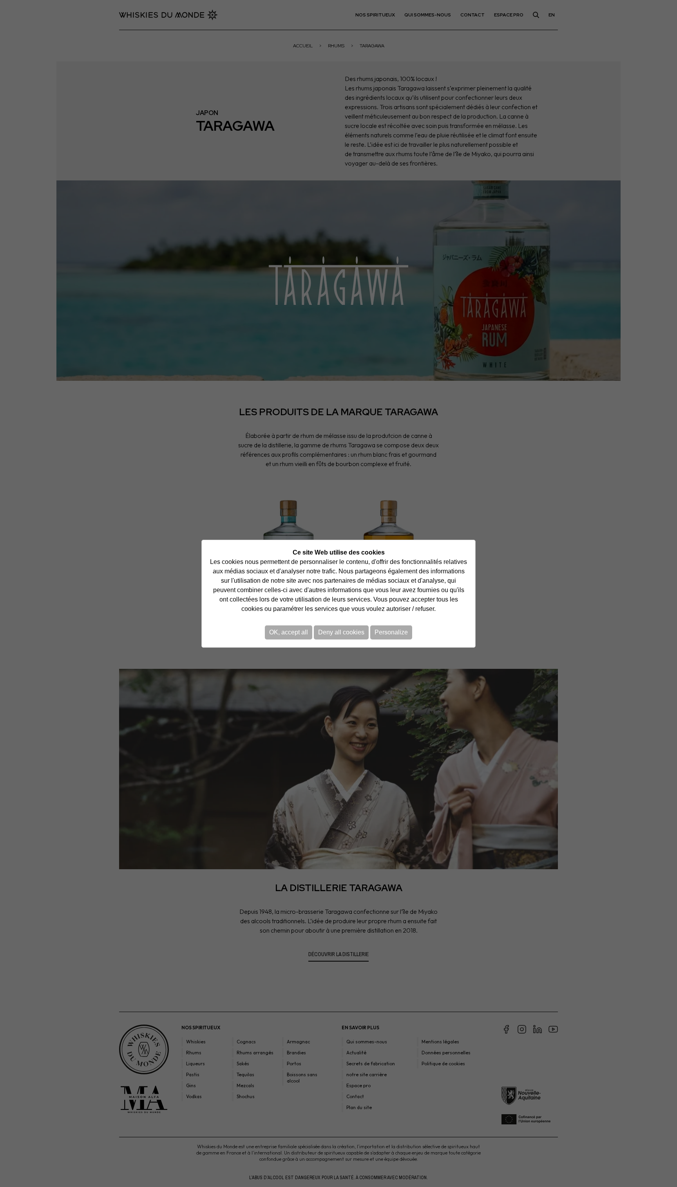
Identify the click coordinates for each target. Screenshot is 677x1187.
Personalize (391, 632)
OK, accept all (288, 632)
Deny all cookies (341, 632)
